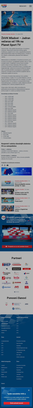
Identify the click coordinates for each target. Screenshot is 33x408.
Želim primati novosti (16, 403)
